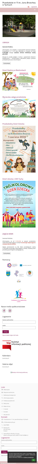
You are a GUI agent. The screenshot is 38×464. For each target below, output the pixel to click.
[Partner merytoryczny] (19, 281)
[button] (28, 7)
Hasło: (4, 325)
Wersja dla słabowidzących (9, 463)
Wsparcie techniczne (9, 392)
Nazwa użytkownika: (7, 320)
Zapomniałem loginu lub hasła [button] (10, 335)
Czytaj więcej (6, 63)
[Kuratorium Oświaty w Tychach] (19, 273)
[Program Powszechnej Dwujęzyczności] (29, 273)
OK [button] (33, 460)
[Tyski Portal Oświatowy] (25, 265)
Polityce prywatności (29, 457)
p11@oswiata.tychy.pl (9, 422)
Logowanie (34, 7)
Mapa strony (7, 406)
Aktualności (7, 414)
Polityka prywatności (9, 400)
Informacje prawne (8, 398)
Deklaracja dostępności (10, 395)
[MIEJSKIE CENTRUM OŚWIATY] (12, 265)
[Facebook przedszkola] (4, 310)
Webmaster (7, 389)
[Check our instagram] (10, 310)
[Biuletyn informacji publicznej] (18, 346)
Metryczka (6, 403)
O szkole (6, 409)
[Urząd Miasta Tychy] (8, 273)
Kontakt (6, 412)
